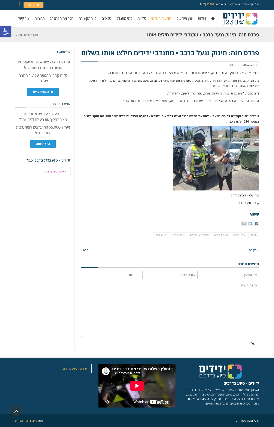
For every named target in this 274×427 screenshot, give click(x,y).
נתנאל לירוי (161, 235)
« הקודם (254, 250)
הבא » (84, 250)
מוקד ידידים (179, 235)
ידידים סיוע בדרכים (199, 235)
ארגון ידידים (239, 235)
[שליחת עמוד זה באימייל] (244, 223)
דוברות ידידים (221, 235)
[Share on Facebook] (256, 223)
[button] (5, 31)
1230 (210, 4)
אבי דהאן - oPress (25, 421)
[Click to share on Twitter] (250, 223)
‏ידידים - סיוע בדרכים (55, 171)
